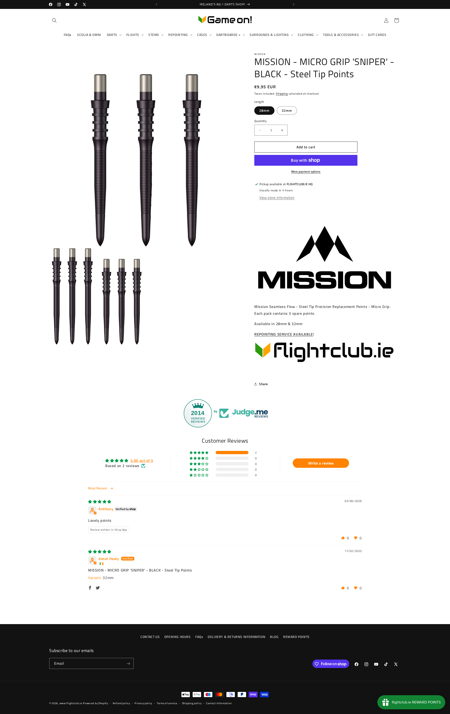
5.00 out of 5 (142, 460)
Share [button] (263, 383)
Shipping (282, 93)
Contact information (219, 703)
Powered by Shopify (95, 703)
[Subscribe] (128, 663)
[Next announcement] (294, 4)
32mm (287, 110)
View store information (276, 197)
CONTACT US (150, 636)
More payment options (306, 171)
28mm (264, 110)
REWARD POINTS (296, 636)
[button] (54, 20)
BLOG (274, 636)
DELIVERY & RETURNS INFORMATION (236, 636)
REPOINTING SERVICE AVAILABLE (283, 334)
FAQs (199, 636)
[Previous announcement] (156, 4)
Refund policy (121, 703)
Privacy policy (143, 703)
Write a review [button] (321, 463)
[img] (99, 501)
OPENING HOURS (177, 636)
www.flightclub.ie (71, 703)
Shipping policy (192, 703)
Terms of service (167, 703)
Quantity (260, 121)
